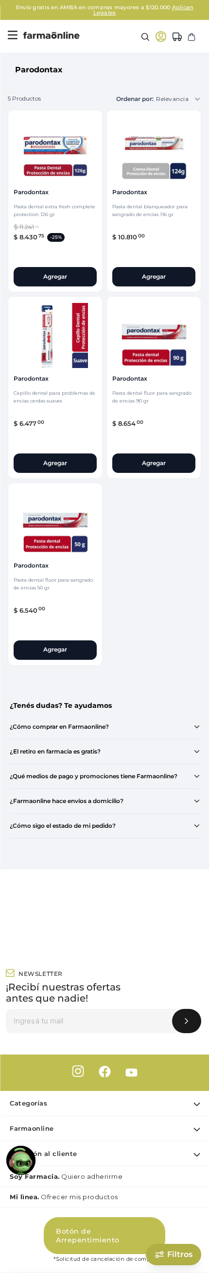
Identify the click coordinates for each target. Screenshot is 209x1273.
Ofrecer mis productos (64, 1197)
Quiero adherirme (66, 1176)
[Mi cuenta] (161, 36)
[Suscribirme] (186, 1021)
